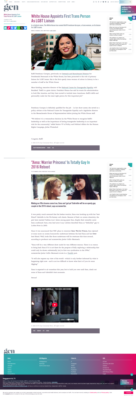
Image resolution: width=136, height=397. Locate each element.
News (10, 1)
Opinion (10, 372)
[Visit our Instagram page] (98, 2)
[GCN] (9, 353)
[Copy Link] (8, 28)
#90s (34, 331)
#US (53, 148)
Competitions (62, 1)
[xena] (66, 187)
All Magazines (43, 361)
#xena (47, 331)
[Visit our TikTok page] (101, 2)
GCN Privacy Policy (108, 372)
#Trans (48, 148)
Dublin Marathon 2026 (33, 1)
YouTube (73, 372)
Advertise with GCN (108, 363)
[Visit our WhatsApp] (93, 2)
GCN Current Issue (44, 365)
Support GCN (53, 1)
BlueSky (73, 367)
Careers (105, 365)
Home (5, 1)
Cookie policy (93, 392)
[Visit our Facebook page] (105, 2)
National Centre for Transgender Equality (77, 87)
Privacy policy (105, 392)
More (73, 1)
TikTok (73, 365)
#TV (43, 331)
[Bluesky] (25, 28)
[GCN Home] (11, 8)
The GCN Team (107, 369)
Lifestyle (10, 365)
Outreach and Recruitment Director (75, 74)
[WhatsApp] (18, 28)
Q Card (105, 361)
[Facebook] (12, 28)
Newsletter (74, 374)
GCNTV (23, 1)
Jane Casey (53, 30)
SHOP (68, 1)
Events (9, 367)
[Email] (5, 28)
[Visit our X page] (96, 2)
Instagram (73, 363)
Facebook (73, 369)
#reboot (39, 331)
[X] (22, 28)
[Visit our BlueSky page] (103, 2)
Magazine (17, 1)
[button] (134, 18)
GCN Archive (44, 1)
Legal (104, 374)
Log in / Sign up (114, 1)
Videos (9, 369)
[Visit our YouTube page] (108, 2)
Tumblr (70, 253)
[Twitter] (15, 28)
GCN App (41, 363)
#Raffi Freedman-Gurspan (39, 148)
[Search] (130, 2)
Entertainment (11, 363)
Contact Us (106, 367)
